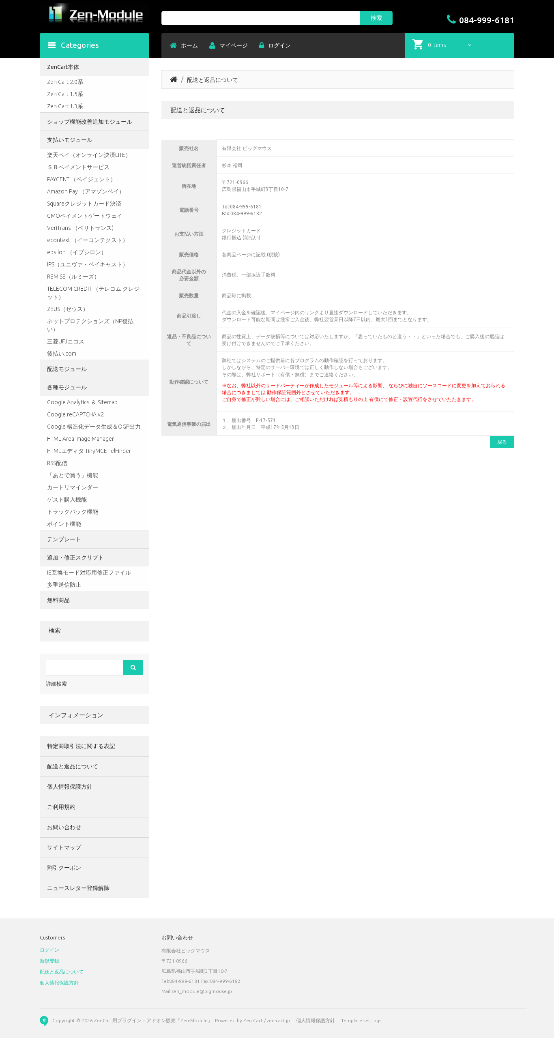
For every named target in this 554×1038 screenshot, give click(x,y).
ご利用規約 (61, 807)
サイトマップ (64, 847)
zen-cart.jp (278, 1020)
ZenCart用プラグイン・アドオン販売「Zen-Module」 (153, 1020)
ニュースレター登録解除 (78, 888)
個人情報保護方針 (69, 786)
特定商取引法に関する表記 (81, 746)
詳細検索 (56, 683)
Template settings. (361, 1020)
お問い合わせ (64, 827)
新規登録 (49, 960)
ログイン (49, 949)
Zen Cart (253, 1020)
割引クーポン (64, 867)
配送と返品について (72, 766)
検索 (55, 630)
